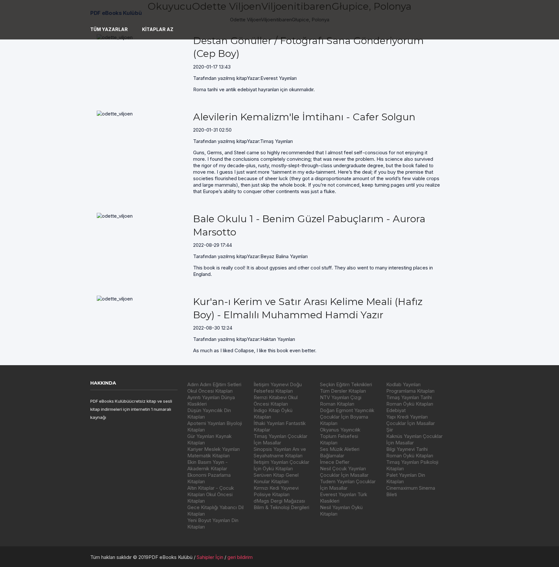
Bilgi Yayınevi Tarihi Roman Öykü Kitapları (409, 452)
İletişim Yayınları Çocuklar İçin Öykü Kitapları (281, 465)
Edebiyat (396, 410)
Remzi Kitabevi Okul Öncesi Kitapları (276, 400)
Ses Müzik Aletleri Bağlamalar (339, 452)
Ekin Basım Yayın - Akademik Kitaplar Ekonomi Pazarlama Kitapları (209, 472)
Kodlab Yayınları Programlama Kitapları (410, 387)
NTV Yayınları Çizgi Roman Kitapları (340, 400)
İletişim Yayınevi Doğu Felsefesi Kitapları (278, 387)
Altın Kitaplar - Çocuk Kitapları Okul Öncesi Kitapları (210, 494)
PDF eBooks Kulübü (116, 13)
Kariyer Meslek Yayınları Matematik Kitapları (213, 452)
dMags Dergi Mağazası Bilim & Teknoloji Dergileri (281, 504)
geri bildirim (240, 557)
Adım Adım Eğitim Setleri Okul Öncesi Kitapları (214, 387)
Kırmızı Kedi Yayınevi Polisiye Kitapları (276, 491)
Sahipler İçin (210, 557)
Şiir (389, 430)
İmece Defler (334, 462)
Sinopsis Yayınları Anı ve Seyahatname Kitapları (280, 452)
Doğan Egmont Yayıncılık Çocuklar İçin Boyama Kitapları (347, 416)
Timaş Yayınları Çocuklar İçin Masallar (280, 439)
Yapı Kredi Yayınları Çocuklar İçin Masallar (410, 420)
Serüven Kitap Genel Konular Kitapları (276, 478)
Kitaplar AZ (157, 29)
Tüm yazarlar (109, 29)
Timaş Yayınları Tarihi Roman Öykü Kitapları (409, 400)
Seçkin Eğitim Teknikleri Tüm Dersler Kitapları (346, 387)
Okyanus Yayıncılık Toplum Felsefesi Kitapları (340, 436)
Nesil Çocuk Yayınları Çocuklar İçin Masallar (344, 471)
